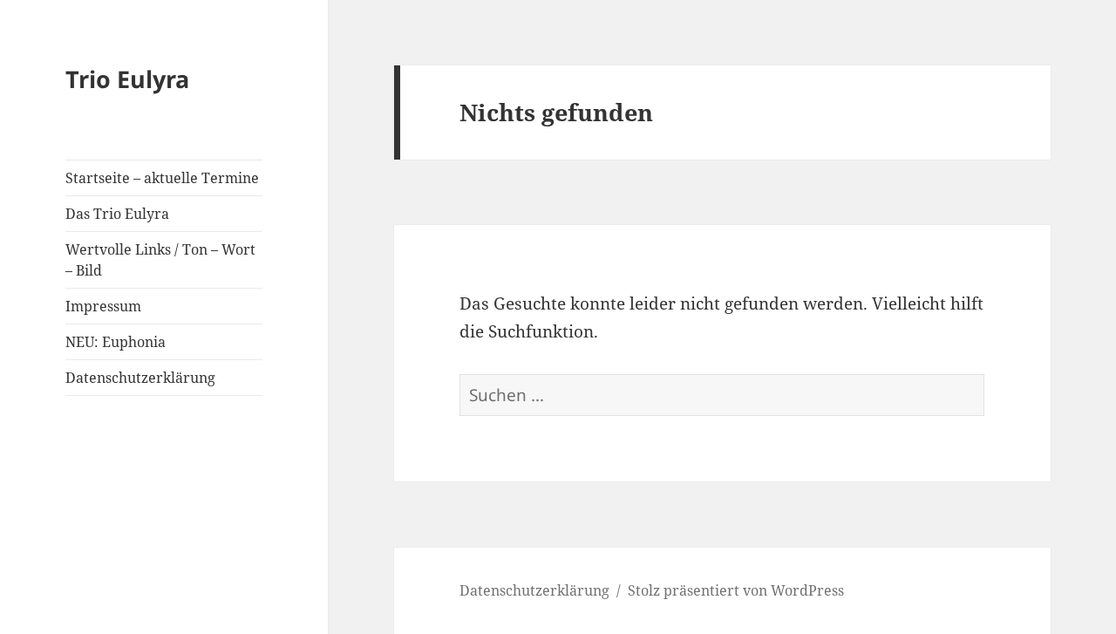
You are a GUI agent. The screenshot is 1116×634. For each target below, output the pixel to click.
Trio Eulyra (127, 79)
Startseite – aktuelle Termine (162, 177)
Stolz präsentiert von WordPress (736, 590)
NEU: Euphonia (115, 341)
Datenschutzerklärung (140, 377)
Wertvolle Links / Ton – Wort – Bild (160, 260)
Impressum (103, 306)
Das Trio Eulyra (117, 213)
